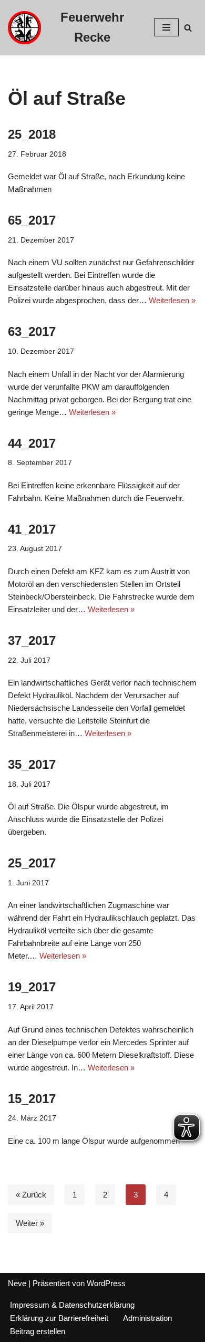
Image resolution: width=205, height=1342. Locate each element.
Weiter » (30, 1223)
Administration (147, 1318)
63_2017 (32, 331)
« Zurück (31, 1194)
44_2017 (32, 443)
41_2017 (32, 529)
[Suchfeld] (188, 28)
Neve (17, 1283)
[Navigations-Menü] (166, 27)
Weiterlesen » (172, 300)
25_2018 (32, 134)
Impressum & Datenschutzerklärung (72, 1304)
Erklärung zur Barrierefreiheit (59, 1318)
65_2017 (32, 220)
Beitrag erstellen (37, 1331)
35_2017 (32, 764)
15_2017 (32, 1099)
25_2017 (32, 863)
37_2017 (32, 640)
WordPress (106, 1283)
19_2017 (32, 987)
